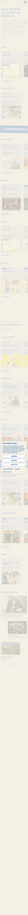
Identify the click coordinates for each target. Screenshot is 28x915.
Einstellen (14, 464)
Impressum (17, 469)
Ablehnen (14, 460)
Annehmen (14, 456)
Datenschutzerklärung (8, 469)
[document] (14, 457)
